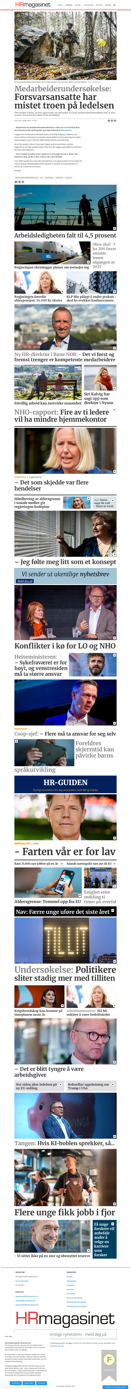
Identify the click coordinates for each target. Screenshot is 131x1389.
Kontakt (77, 5)
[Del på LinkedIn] (111, 120)
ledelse (68, 178)
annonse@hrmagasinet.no (25, 1300)
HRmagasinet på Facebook (77, 1306)
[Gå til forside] (33, 5)
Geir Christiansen (21, 1281)
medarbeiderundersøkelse (26, 178)
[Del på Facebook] (108, 120)
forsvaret (49, 178)
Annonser (99, 5)
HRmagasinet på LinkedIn (76, 1302)
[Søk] (114, 5)
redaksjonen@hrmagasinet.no (26, 1296)
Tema (60, 5)
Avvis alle (41, 1383)
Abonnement (89, 5)
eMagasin (69, 5)
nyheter (59, 178)
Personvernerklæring (74, 1298)
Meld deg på (24, 581)
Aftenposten (66, 130)
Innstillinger (16, 1383)
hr (41, 178)
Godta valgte (29, 1383)
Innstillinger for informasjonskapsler (115, 1387)
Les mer (61, 1346)
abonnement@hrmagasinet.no (27, 1305)
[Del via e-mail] (115, 120)
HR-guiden (71, 1293)
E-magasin (71, 1285)
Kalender (108, 5)
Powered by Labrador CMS (65, 1386)
